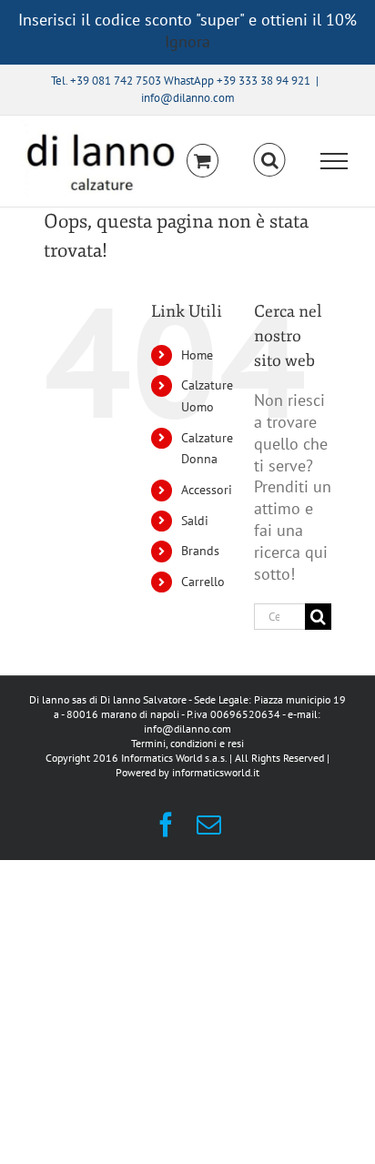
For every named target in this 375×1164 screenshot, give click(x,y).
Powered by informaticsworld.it (187, 772)
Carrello (203, 581)
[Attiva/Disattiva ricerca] (270, 160)
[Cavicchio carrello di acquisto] (202, 160)
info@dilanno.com (188, 98)
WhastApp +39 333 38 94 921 (237, 80)
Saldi (194, 520)
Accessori (206, 489)
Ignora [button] (187, 41)
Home (197, 355)
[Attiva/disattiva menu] (334, 161)
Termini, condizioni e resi (187, 743)
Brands (200, 550)
